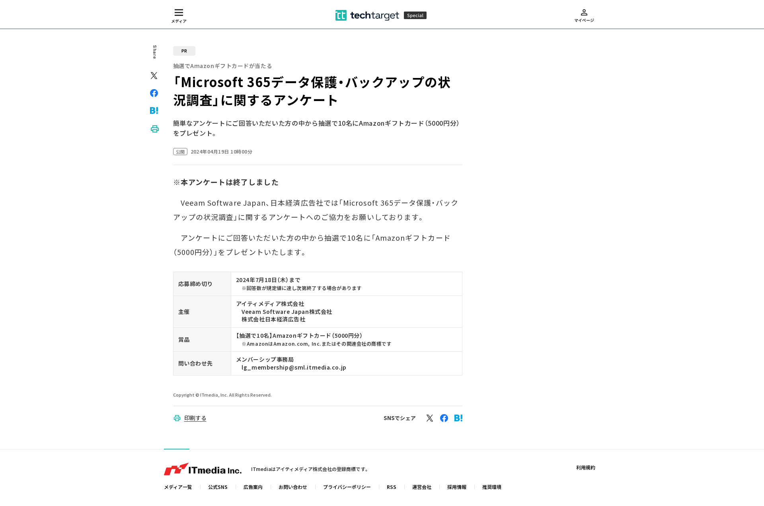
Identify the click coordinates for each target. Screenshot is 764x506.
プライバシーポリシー (347, 486)
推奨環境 (491, 486)
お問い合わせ (293, 486)
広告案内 (253, 486)
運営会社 (421, 486)
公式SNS (218, 486)
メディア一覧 (178, 486)
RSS (391, 486)
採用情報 (456, 486)
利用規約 (585, 467)
